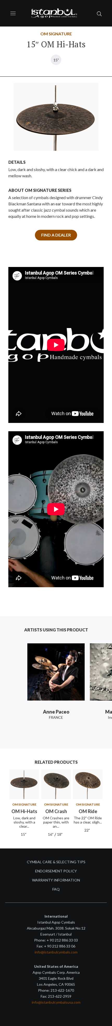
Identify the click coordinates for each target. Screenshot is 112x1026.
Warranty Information (56, 880)
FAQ (56, 889)
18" (60, 834)
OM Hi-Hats (24, 811)
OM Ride (88, 811)
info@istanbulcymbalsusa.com (56, 1002)
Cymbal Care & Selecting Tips (56, 862)
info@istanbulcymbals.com (56, 952)
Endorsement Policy (56, 871)
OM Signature (56, 33)
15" (56, 60)
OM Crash (56, 811)
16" (50, 834)
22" (87, 830)
